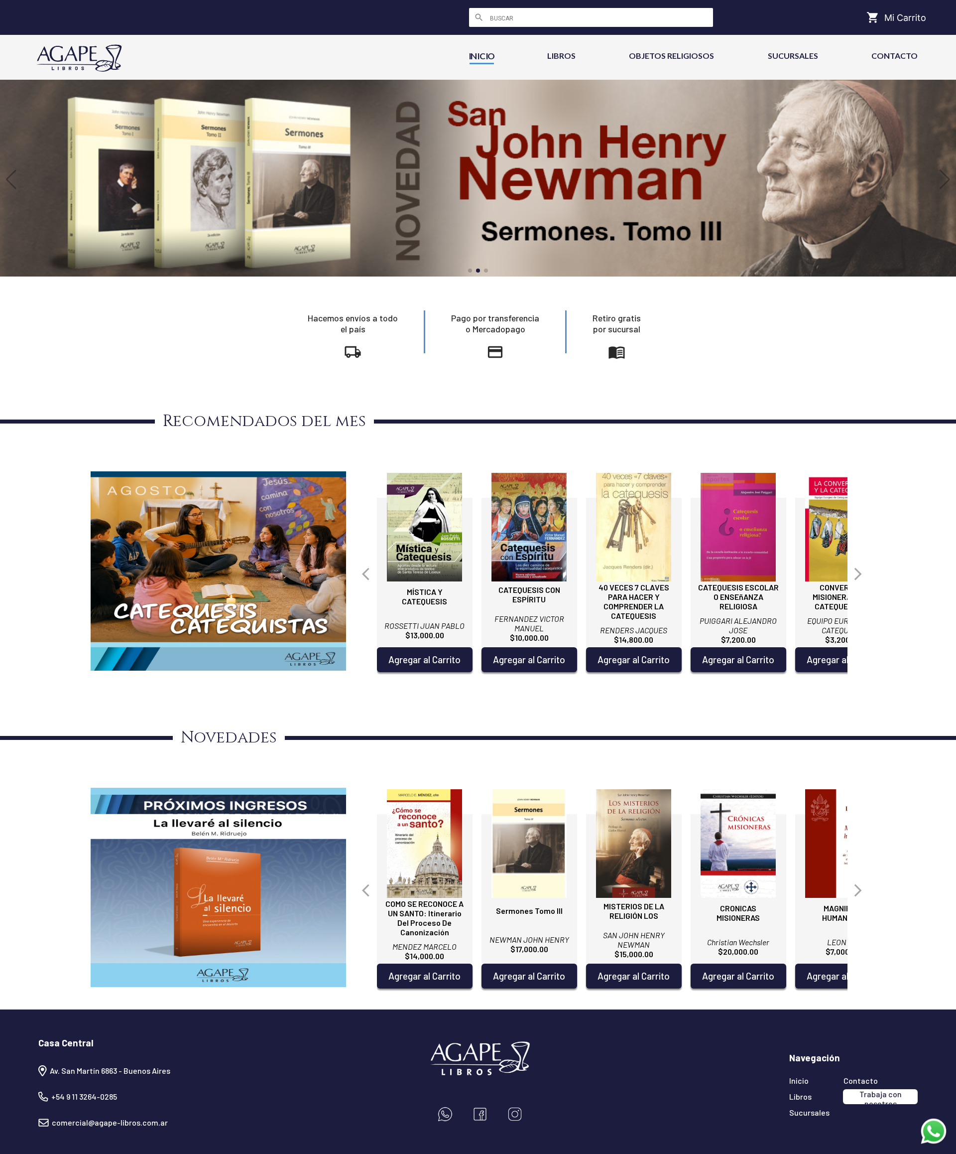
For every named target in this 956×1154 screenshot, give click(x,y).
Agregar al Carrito (424, 659)
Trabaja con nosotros (880, 1096)
